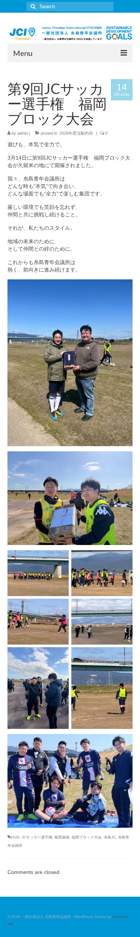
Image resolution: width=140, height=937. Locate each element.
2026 (14, 837)
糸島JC (110, 837)
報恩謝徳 (62, 837)
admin (22, 133)
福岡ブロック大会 (87, 837)
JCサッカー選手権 (37, 837)
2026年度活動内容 (76, 133)
